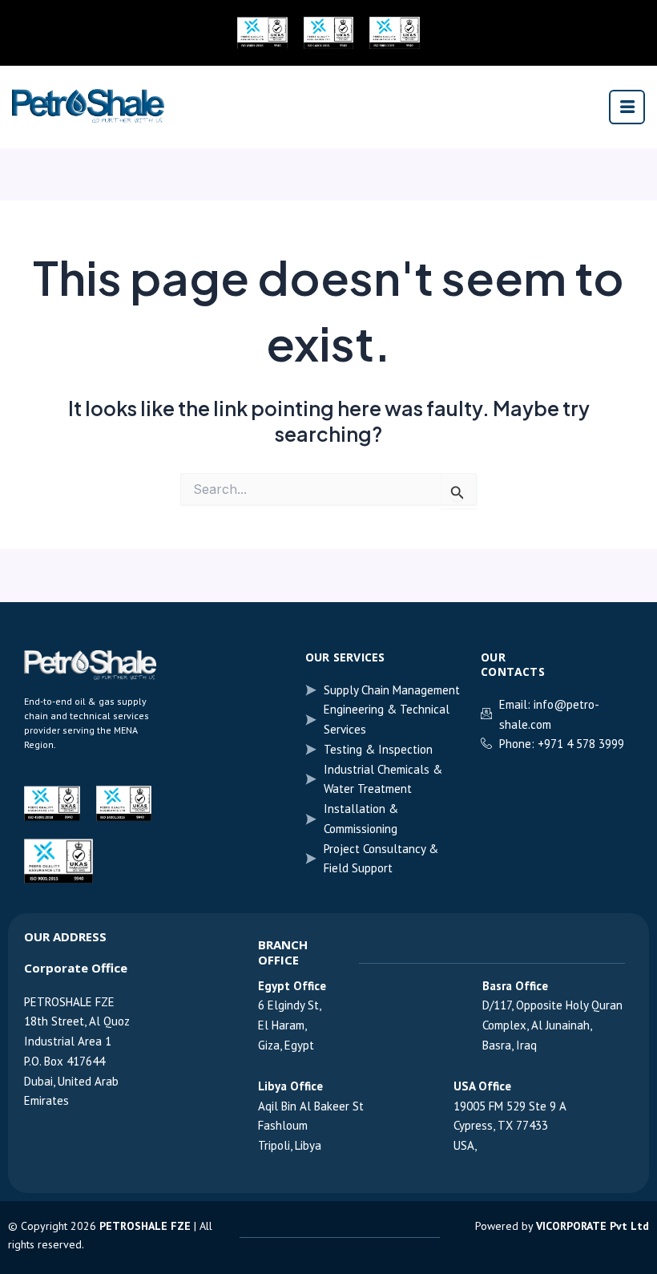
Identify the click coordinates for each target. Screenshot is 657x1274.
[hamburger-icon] (627, 107)
